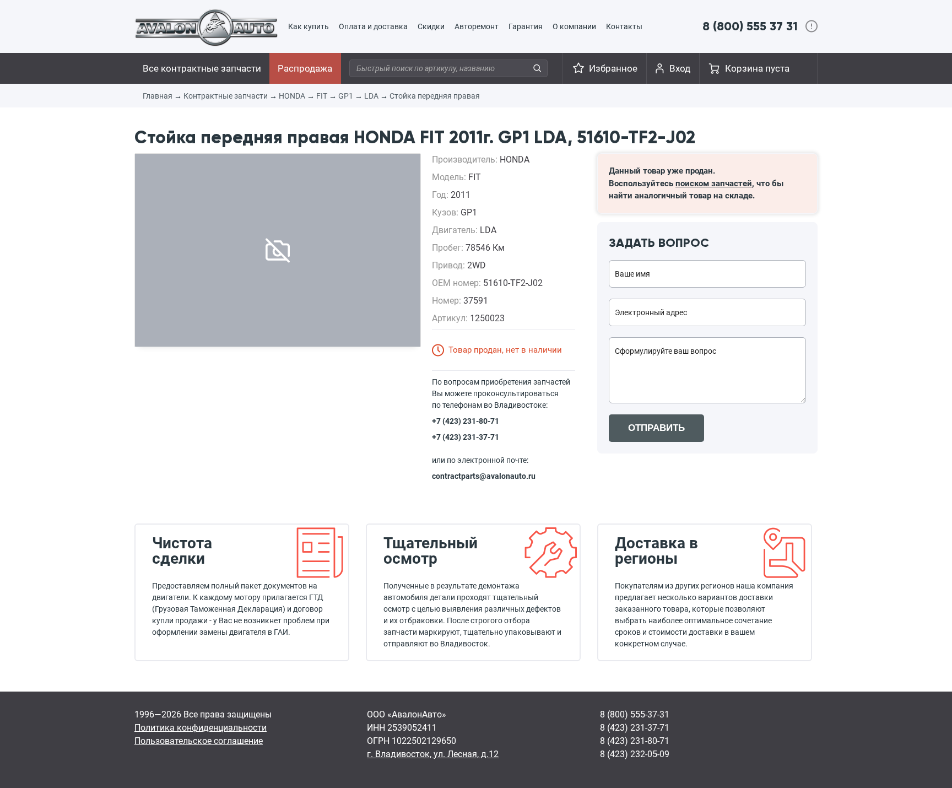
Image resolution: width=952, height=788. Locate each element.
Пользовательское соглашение (198, 741)
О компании (574, 26)
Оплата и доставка (373, 26)
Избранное (613, 68)
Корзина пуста (757, 68)
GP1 (345, 95)
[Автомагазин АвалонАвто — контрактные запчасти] (206, 27)
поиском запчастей (713, 183)
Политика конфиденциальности (200, 727)
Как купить (308, 26)
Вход (679, 68)
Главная (157, 95)
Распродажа (305, 68)
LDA (371, 95)
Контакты (624, 26)
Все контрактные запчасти (202, 68)
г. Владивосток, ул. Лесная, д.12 (433, 754)
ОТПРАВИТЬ (656, 428)
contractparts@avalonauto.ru (484, 476)
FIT (321, 95)
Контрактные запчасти (225, 95)
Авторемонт (477, 26)
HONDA (292, 95)
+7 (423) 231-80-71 (465, 421)
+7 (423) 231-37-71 (465, 437)
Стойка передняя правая (435, 95)
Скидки (431, 26)
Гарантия (526, 26)
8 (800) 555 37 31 (750, 26)
